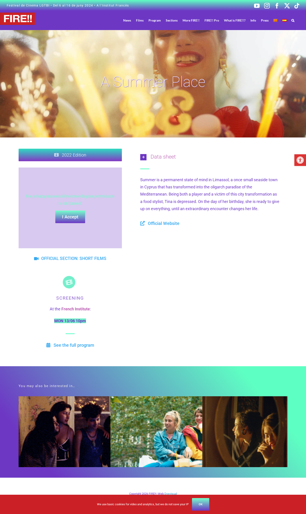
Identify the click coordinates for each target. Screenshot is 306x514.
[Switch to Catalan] (276, 20)
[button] (300, 160)
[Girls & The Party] (84, 399)
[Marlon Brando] (175, 399)
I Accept (70, 217)
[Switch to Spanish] (284, 20)
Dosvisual (170, 493)
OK (201, 504)
